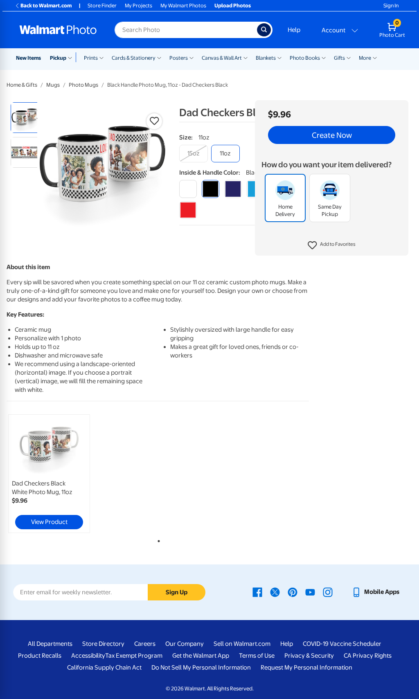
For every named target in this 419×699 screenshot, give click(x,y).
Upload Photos (232, 5)
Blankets (266, 58)
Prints (91, 58)
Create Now (332, 134)
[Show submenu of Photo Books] (323, 57)
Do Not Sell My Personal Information (201, 667)
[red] (188, 210)
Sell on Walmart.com (242, 643)
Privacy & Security (309, 655)
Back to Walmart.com (46, 5)
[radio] (26, 117)
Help (294, 30)
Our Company (184, 643)
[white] (188, 189)
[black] (210, 189)
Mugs (53, 85)
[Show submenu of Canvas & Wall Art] (245, 57)
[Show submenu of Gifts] (348, 57)
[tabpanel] (57, 473)
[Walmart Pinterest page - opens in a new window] (292, 592)
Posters (178, 58)
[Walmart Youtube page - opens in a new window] (310, 592)
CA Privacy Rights (368, 655)
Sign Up (176, 592)
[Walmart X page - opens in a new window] (275, 592)
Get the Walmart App (200, 655)
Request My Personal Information (306, 667)
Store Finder (102, 5)
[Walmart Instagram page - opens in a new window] (328, 592)
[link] (49, 474)
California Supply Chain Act (104, 667)
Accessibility (88, 655)
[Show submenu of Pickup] (72, 57)
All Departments (50, 643)
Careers (144, 643)
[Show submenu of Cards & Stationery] (159, 57)
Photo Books (305, 58)
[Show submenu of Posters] (191, 57)
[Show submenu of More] (374, 57)
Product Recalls (39, 655)
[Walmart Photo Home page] (58, 29)
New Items (28, 58)
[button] (331, 245)
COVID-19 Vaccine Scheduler (342, 643)
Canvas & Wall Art (222, 58)
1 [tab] (157, 539)
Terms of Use (257, 655)
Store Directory (103, 643)
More (365, 58)
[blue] (233, 189)
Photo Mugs (83, 85)
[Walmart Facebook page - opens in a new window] (257, 592)
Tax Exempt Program (133, 655)
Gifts (339, 58)
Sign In (391, 5)
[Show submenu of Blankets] (279, 57)
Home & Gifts (22, 85)
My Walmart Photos (183, 5)
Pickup (58, 58)
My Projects (138, 5)
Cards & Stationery (133, 58)
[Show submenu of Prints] (101, 57)
